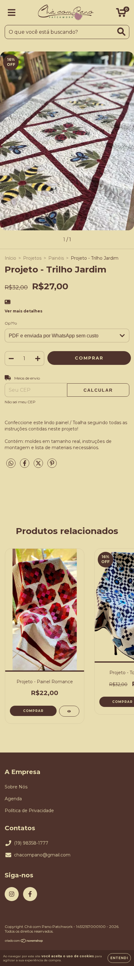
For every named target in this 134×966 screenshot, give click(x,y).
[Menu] (12, 12)
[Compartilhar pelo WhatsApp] (11, 463)
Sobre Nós (16, 787)
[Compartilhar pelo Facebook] (25, 465)
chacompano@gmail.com (42, 855)
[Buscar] (121, 31)
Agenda (13, 799)
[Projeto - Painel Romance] (69, 711)
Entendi (119, 958)
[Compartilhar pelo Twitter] (39, 465)
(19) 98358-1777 (31, 843)
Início (10, 258)
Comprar (33, 711)
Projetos (32, 258)
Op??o (11, 323)
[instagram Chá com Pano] (12, 894)
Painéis (56, 258)
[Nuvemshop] (24, 941)
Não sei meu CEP (20, 402)
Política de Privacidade (29, 810)
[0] (121, 14)
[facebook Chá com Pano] (30, 894)
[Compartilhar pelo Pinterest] (52, 465)
